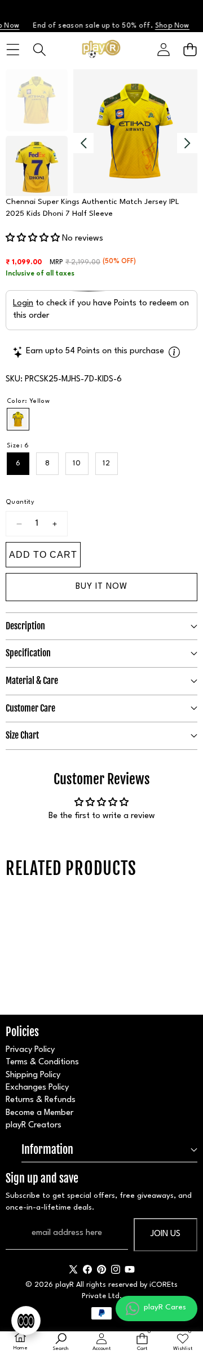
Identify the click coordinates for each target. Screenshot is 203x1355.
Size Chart (22, 735)
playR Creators (33, 1125)
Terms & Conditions (42, 1062)
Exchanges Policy (37, 1087)
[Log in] (163, 50)
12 (107, 463)
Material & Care (32, 680)
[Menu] (12, 50)
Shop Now (167, 26)
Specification (28, 653)
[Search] (39, 50)
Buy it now (101, 587)
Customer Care (30, 708)
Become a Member (39, 1113)
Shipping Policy (33, 1075)
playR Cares (165, 1307)
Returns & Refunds (41, 1100)
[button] (189, 50)
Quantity (20, 502)
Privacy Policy (30, 1050)
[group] (37, 100)
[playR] (101, 50)
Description (25, 626)
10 (77, 463)
